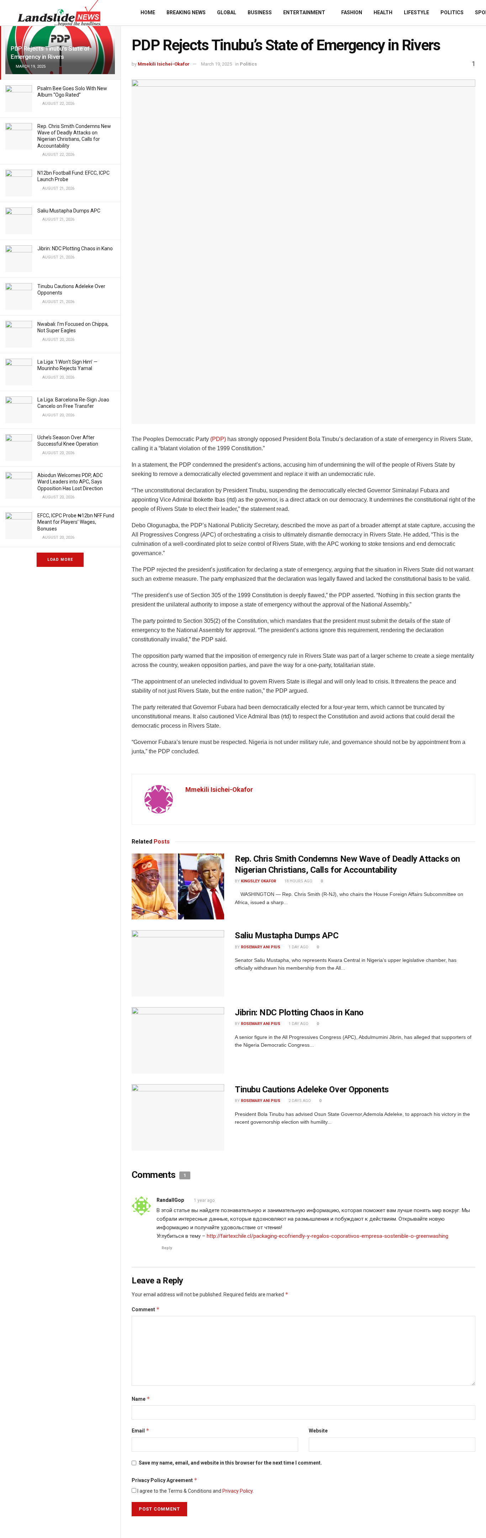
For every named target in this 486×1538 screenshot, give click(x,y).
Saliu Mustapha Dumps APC (68, 211)
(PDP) (218, 439)
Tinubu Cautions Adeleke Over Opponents (312, 1089)
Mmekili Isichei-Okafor (164, 64)
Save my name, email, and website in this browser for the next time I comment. (230, 1463)
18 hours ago (297, 881)
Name (141, 1398)
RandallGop (170, 1200)
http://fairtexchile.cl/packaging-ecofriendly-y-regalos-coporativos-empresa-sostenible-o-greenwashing (327, 1236)
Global (226, 12)
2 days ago (299, 1100)
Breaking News (186, 12)
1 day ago (297, 947)
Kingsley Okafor (258, 881)
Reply (167, 1248)
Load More (60, 559)
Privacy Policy (237, 1491)
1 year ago (204, 1200)
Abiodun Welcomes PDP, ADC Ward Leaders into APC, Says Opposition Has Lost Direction (70, 481)
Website (318, 1431)
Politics (452, 12)
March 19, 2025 (216, 64)
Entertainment (304, 12)
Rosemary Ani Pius (260, 947)
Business (260, 12)
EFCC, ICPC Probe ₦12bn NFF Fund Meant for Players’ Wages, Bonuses (75, 522)
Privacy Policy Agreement (164, 1480)
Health (383, 12)
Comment (146, 1309)
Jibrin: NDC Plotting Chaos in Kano (75, 248)
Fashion (351, 12)
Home (148, 12)
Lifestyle (416, 12)
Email (140, 1430)
